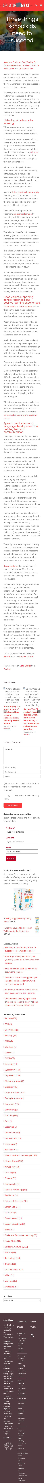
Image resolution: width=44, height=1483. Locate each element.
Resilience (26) (11, 1195)
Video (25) (9, 1275)
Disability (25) (11, 1086)
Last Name (10, 838)
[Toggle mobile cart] (36, 5)
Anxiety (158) (11, 1018)
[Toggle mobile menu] (41, 5)
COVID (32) (10, 1058)
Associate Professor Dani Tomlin (18, 62)
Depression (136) (12, 1075)
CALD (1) (9, 1041)
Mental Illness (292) (14, 1161)
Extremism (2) (11, 1109)
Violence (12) (11, 1281)
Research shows (11, 566)
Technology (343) (12, 1258)
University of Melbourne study (25, 192)
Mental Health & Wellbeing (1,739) (21, 1155)
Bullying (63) (11, 1035)
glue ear (35, 152)
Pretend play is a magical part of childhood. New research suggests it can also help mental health (12, 695)
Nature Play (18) (12, 1166)
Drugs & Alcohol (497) (15, 1092)
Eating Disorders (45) (14, 1098)
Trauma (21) (10, 1263)
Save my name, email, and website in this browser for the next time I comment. (21, 786)
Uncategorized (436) (14, 1269)
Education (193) (12, 1104)
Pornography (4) (12, 1184)
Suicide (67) (10, 1252)
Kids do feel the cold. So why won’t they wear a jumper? (22, 1387)
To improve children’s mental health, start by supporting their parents (22, 1438)
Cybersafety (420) (12, 1069)
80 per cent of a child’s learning (18, 306)
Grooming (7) (11, 1126)
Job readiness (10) (13, 1138)
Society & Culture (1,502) (16, 1246)
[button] (5, 711)
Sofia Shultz (25, 665)
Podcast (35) (10, 1178)
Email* (8, 847)
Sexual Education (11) (15, 1223)
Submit (11, 858)
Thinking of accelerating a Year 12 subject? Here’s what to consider (22, 1342)
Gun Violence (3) (12, 1132)
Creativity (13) (11, 1064)
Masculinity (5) (11, 1149)
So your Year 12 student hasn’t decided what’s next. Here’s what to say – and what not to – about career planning (32, 697)
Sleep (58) (9, 1229)
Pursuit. (7, 656)
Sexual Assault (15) (13, 1218)
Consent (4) (10, 1052)
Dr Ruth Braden (26, 68)
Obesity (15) (10, 1172)
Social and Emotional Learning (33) (21, 1235)
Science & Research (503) (16, 1201)
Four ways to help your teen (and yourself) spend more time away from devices (22, 959)
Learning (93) (11, 1144)
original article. (26, 656)
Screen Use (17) (12, 1206)
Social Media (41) (13, 1241)
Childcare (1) (10, 1046)
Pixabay (7, 669)
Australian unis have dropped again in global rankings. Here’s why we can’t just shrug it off (21, 980)
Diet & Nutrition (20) (14, 1081)
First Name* (10, 828)
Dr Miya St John (29, 65)
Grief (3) (8, 1121)
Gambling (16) (11, 1115)
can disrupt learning (22, 213)
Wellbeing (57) (11, 1286)
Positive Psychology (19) (16, 1189)
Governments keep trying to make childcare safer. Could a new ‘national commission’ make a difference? (21, 1001)
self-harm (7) (11, 1212)
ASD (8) (8, 1024)
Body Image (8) (12, 1029)
